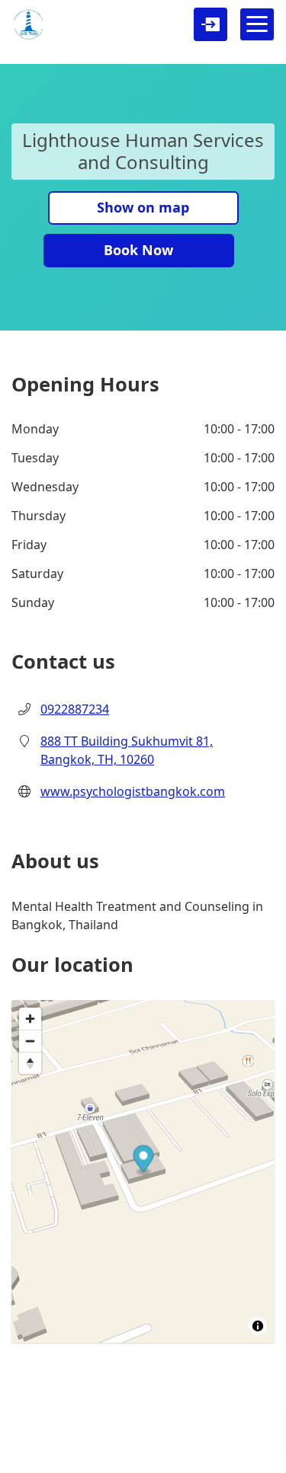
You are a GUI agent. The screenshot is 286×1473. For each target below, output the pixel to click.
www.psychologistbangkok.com (132, 791)
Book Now (138, 250)
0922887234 (74, 709)
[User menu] (210, 24)
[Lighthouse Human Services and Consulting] (28, 24)
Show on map (143, 207)
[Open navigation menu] (257, 24)
